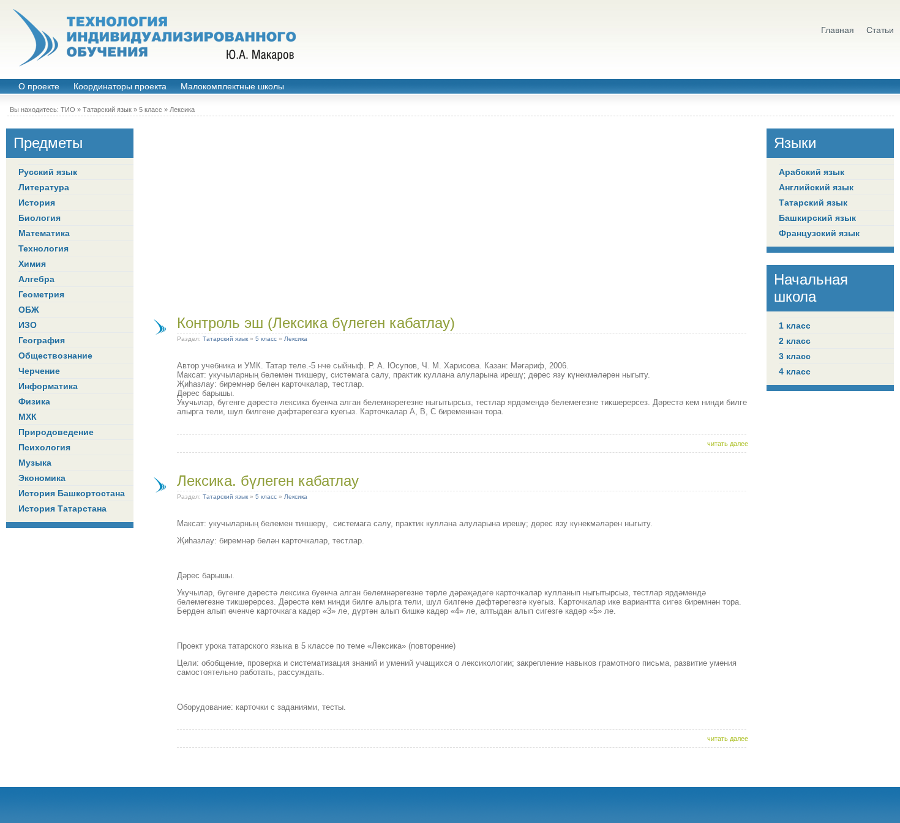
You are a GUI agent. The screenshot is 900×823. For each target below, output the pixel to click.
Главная (837, 30)
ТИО (68, 109)
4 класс (795, 371)
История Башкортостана (71, 493)
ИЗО (27, 325)
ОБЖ (28, 310)
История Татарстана (62, 508)
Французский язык (819, 233)
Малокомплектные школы (232, 86)
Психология (44, 447)
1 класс (795, 325)
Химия (32, 264)
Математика (44, 233)
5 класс (150, 109)
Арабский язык (811, 172)
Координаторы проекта (120, 86)
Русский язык (47, 172)
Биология (39, 218)
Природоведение (56, 432)
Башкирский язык (817, 218)
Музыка (34, 462)
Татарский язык (107, 109)
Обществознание (55, 355)
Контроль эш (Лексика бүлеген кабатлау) (316, 323)
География (41, 340)
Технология (43, 248)
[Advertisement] (450, 214)
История (36, 202)
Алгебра (36, 279)
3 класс (795, 356)
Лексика (182, 109)
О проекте (38, 86)
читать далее (727, 443)
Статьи (880, 30)
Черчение (39, 371)
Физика (34, 401)
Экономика (42, 478)
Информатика (48, 386)
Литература (43, 187)
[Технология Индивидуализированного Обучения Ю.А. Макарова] (153, 38)
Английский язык (816, 187)
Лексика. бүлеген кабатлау (268, 480)
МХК (27, 417)
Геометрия (41, 294)
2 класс (795, 341)
